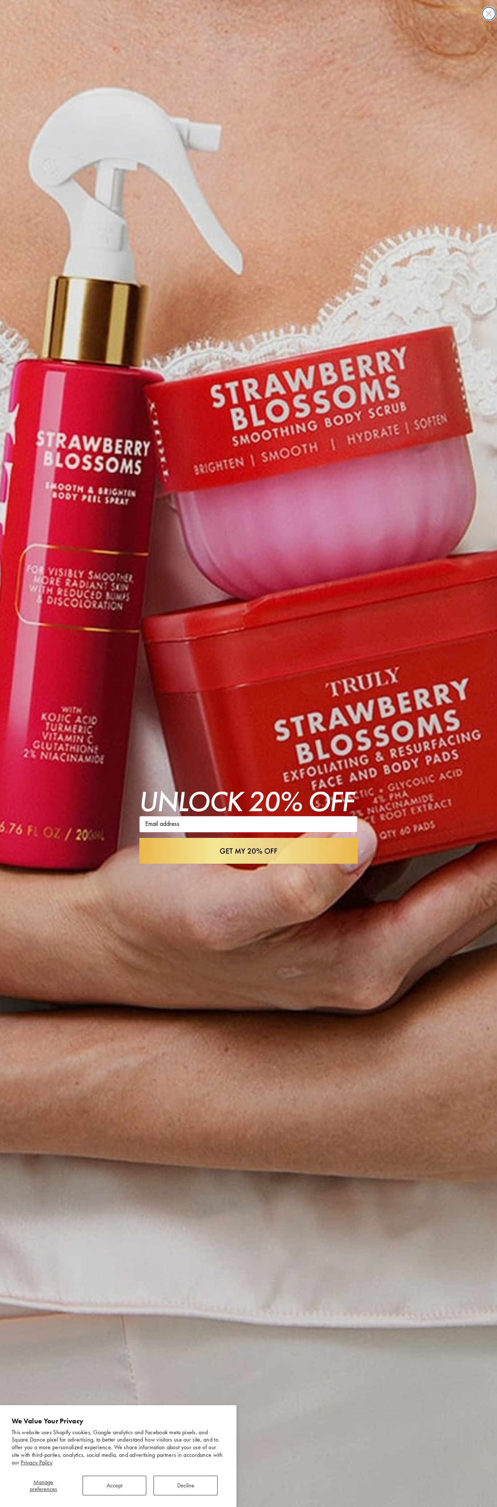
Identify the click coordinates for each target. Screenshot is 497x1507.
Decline (185, 1485)
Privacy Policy (36, 1462)
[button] (248, 851)
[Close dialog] (488, 13)
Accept (114, 1485)
